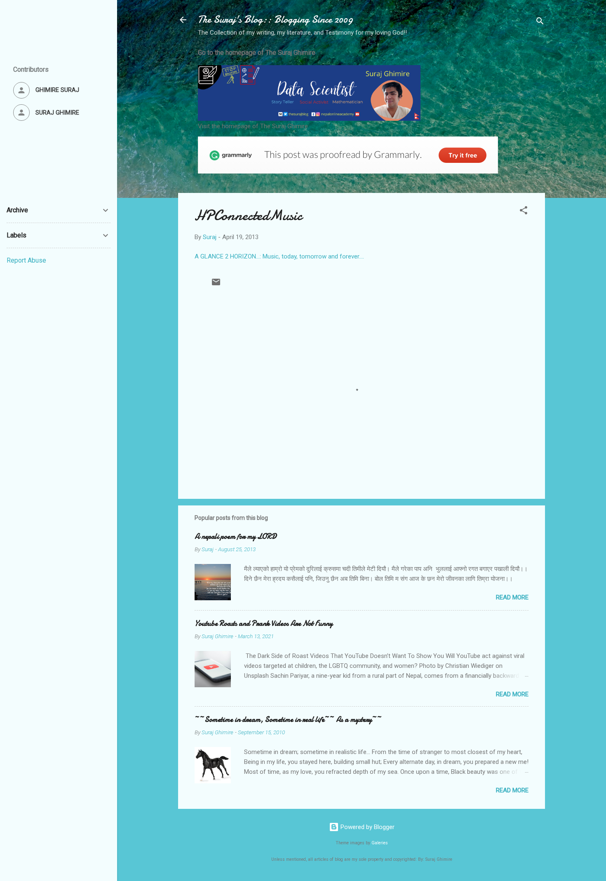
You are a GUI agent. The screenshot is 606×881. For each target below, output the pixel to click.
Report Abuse (26, 260)
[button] (523, 211)
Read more (512, 597)
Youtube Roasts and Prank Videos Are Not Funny (264, 623)
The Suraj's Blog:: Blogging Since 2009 (275, 19)
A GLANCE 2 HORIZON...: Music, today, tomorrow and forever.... (279, 256)
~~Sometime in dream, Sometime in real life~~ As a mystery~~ (288, 719)
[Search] (540, 22)
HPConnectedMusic (248, 215)
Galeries (379, 843)
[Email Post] (216, 285)
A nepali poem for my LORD (236, 536)
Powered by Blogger (367, 827)
